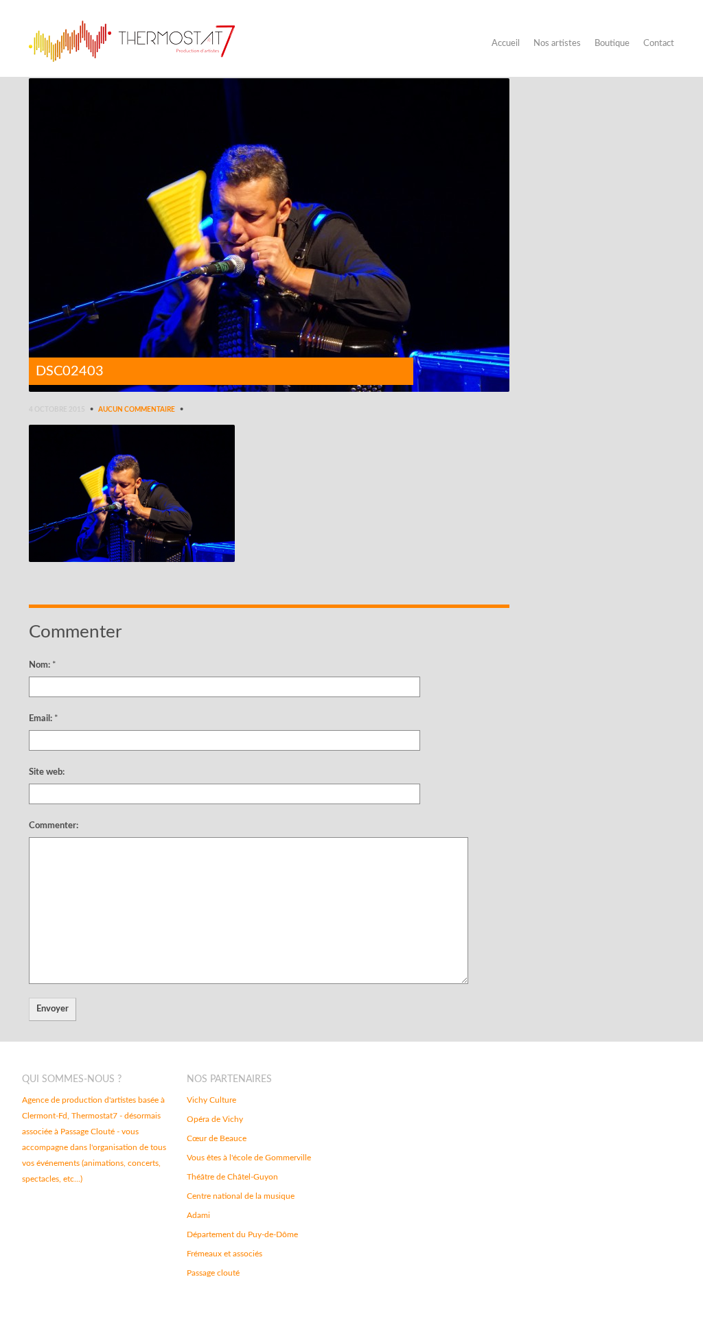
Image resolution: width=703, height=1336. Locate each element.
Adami (198, 1215)
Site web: (47, 772)
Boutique (612, 43)
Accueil (506, 43)
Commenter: (53, 825)
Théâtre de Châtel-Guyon (232, 1177)
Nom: (42, 665)
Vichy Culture (211, 1100)
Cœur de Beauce (216, 1138)
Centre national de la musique (241, 1196)
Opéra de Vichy (215, 1119)
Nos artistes (557, 43)
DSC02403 (70, 371)
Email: (43, 718)
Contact (658, 43)
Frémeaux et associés (224, 1254)
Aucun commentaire (136, 409)
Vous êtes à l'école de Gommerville (249, 1157)
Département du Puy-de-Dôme (242, 1234)
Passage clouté (213, 1273)
